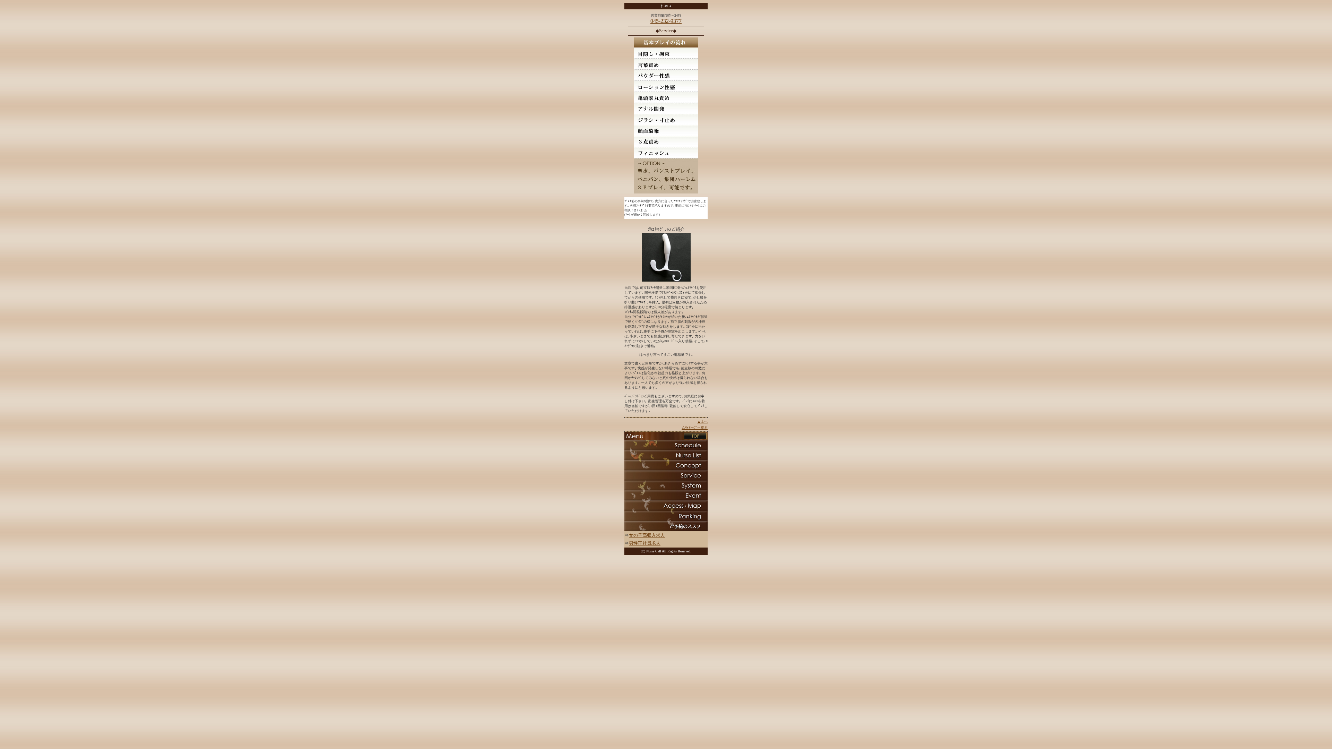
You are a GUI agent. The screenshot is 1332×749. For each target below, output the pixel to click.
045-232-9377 (666, 21)
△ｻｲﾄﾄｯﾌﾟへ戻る (695, 428)
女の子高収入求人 (647, 535)
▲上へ (702, 421)
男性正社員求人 (644, 543)
